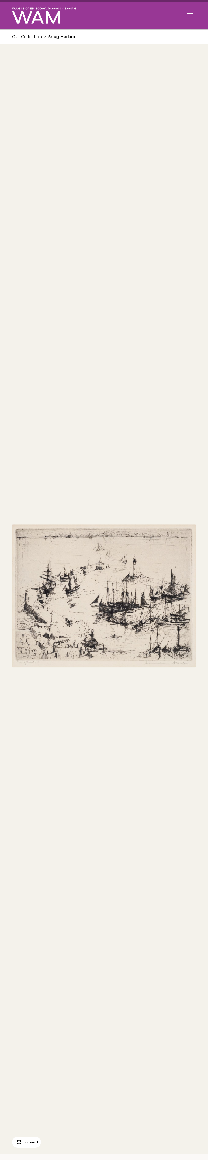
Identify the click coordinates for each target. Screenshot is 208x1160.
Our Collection (27, 36)
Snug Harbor (62, 36)
